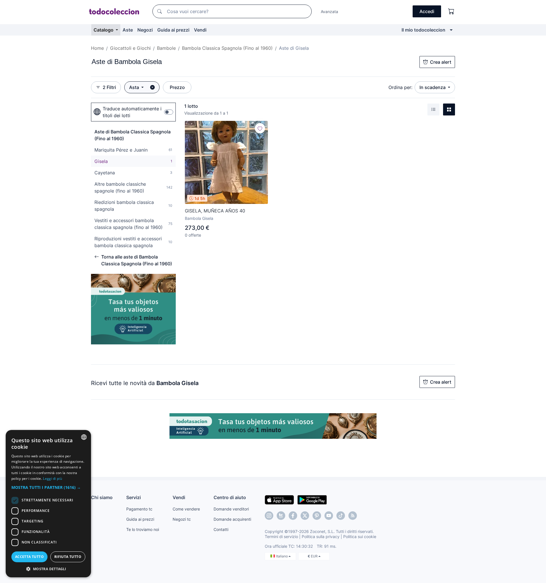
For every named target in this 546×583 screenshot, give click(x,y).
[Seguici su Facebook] (293, 515)
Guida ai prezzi (173, 30)
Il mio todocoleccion (423, 30)
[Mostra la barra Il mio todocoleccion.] (451, 30)
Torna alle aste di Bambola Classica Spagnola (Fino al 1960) (136, 260)
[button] (48, 487)
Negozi (145, 30)
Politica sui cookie (359, 536)
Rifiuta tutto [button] (67, 556)
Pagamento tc (139, 508)
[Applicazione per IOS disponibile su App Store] (279, 499)
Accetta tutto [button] (29, 556)
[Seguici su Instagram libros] (281, 515)
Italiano (282, 556)
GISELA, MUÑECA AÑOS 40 (215, 211)
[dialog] (48, 503)
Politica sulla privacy (321, 536)
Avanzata (329, 11)
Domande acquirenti (232, 519)
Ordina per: (400, 87)
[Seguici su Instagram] (269, 515)
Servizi (133, 497)
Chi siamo (102, 497)
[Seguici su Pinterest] (317, 515)
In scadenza (433, 87)
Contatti (221, 529)
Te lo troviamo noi (142, 529)
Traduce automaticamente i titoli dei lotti (132, 112)
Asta (134, 87)
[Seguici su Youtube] (328, 515)
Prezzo (177, 87)
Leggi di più (52, 478)
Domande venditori (231, 508)
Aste (128, 30)
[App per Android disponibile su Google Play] (312, 499)
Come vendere (186, 508)
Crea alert (440, 62)
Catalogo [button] (104, 30)
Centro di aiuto (230, 497)
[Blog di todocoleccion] (352, 515)
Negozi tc (182, 519)
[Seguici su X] (305, 515)
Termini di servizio (281, 536)
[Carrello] (451, 11)
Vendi (200, 30)
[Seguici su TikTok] (340, 515)
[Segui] (260, 128)
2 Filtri (109, 87)
